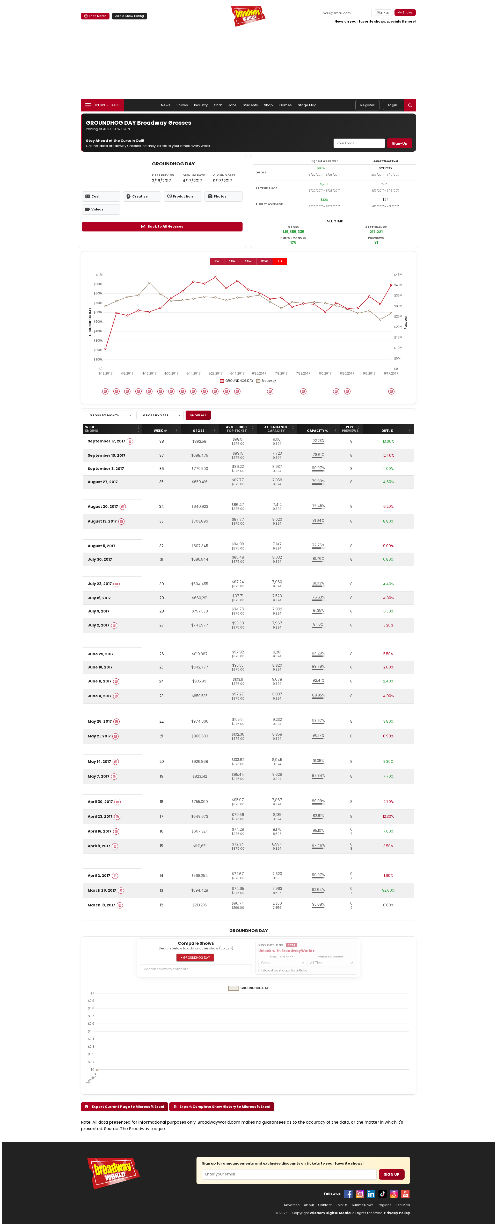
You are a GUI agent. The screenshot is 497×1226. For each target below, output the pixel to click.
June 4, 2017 (100, 696)
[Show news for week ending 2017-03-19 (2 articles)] (105, 391)
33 (161, 521)
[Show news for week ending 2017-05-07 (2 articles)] (182, 391)
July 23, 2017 (100, 583)
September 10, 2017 (107, 455)
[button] (410, 105)
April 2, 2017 (99, 875)
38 (161, 441)
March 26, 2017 (102, 890)
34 (161, 506)
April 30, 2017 (100, 801)
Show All (198, 415)
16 (161, 831)
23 (161, 696)
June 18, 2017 (100, 667)
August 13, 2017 (102, 521)
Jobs (232, 105)
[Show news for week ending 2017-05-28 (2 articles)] (215, 391)
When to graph (330, 956)
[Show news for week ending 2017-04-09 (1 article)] (138, 391)
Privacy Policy (397, 1212)
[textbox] (196, 969)
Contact (325, 1205)
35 (161, 481)
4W (217, 261)
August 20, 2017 (103, 506)
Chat (218, 105)
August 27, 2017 (103, 481)
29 (161, 598)
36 (161, 468)
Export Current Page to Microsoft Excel (127, 1106)
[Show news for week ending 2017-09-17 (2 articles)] (391, 391)
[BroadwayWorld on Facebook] (348, 1194)
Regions (384, 1205)
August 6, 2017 (101, 545)
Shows (182, 105)
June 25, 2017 (101, 654)
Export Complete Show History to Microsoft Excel (224, 1106)
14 (161, 875)
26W (248, 261)
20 (161, 761)
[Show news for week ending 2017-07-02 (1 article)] (270, 391)
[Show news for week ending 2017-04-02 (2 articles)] (127, 391)
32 (161, 545)
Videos (97, 209)
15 (161, 846)
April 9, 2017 (99, 846)
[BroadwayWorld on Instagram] (359, 1194)
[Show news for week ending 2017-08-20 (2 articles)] (347, 391)
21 (161, 736)
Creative (140, 196)
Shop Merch (97, 16)
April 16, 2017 (100, 831)
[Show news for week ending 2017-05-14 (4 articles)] (193, 391)
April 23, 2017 (100, 816)
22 (161, 721)
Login (392, 105)
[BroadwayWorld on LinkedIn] (371, 1194)
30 (161, 584)
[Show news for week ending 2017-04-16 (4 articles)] (149, 391)
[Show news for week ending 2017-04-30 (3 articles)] (171, 391)
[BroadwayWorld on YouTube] (405, 1194)
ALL (280, 261)
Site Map (403, 1205)
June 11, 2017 (100, 681)
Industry (201, 105)
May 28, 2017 (100, 721)
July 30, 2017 (100, 559)
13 (161, 890)
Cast (95, 196)
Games (285, 105)
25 (161, 667)
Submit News (363, 1205)
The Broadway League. (143, 1129)
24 (161, 681)
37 (161, 455)
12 (161, 905)
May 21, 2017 (99, 736)
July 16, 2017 (99, 598)
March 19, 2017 (101, 905)
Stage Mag (307, 105)
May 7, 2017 (98, 776)
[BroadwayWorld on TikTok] (382, 1194)
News (166, 105)
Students (250, 105)
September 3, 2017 (106, 468)
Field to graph (282, 956)
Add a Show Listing (129, 16)
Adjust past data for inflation (286, 970)
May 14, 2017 (99, 761)
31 (161, 559)
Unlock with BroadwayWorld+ (286, 950)
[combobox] (108, 415)
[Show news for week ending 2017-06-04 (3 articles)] (226, 391)
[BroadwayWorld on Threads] (394, 1194)
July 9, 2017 (98, 611)
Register (367, 105)
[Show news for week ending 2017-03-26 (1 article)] (116, 391)
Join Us (342, 1205)
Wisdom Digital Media (330, 1212)
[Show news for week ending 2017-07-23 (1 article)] (303, 391)
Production (183, 196)
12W (232, 261)
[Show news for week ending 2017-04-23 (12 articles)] (160, 391)
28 (161, 611)
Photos (220, 196)
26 (161, 654)
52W (264, 261)
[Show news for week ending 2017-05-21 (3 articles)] (204, 391)
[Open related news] (130, 441)
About (309, 1205)
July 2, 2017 (98, 625)
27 (161, 625)
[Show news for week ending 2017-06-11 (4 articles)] (237, 391)
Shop (268, 105)
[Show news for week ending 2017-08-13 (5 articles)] (336, 391)
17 (161, 816)
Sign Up (391, 1174)
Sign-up (383, 12)
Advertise (292, 1205)
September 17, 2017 (106, 441)
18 (161, 801)
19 (161, 776)
